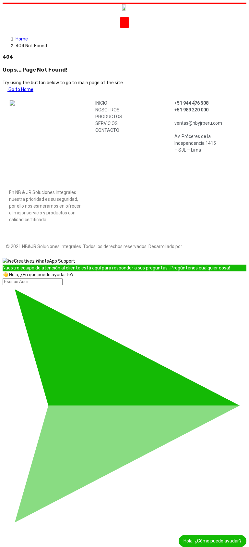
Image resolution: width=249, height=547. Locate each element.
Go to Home (20, 89)
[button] (124, 22)
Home (22, 39)
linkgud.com (196, 246)
